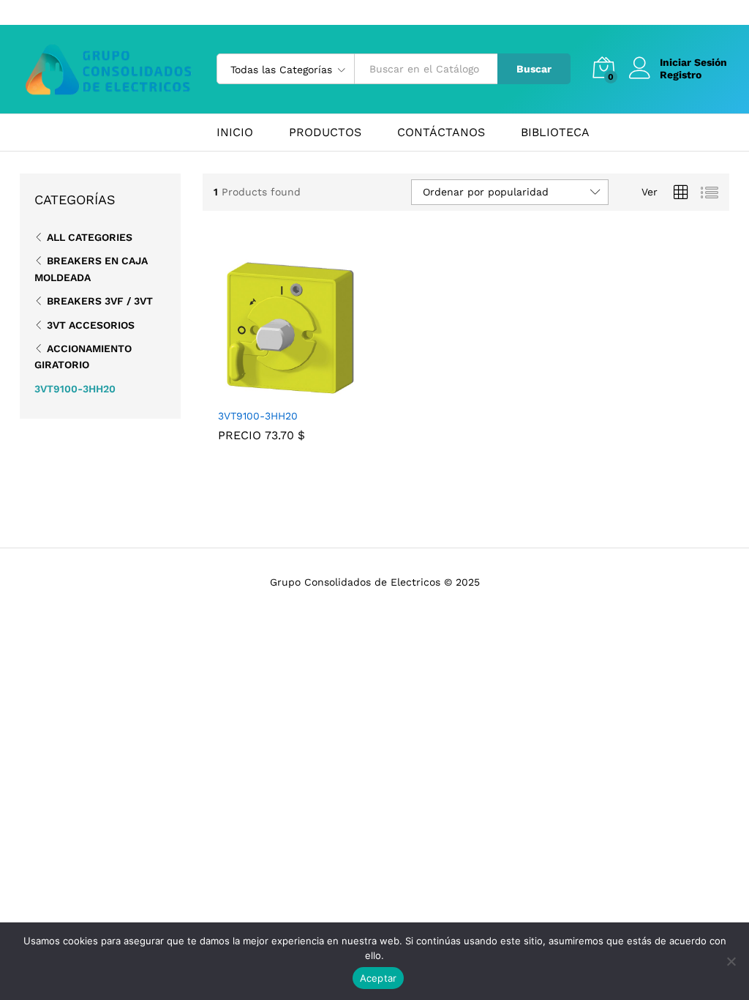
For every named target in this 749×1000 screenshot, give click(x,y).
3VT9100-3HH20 (258, 416)
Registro (680, 75)
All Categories (89, 237)
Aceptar (378, 978)
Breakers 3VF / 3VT (100, 301)
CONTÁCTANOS (441, 132)
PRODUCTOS (325, 132)
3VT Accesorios (91, 325)
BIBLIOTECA (555, 132)
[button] (273, 391)
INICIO (235, 132)
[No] (730, 961)
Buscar (534, 69)
